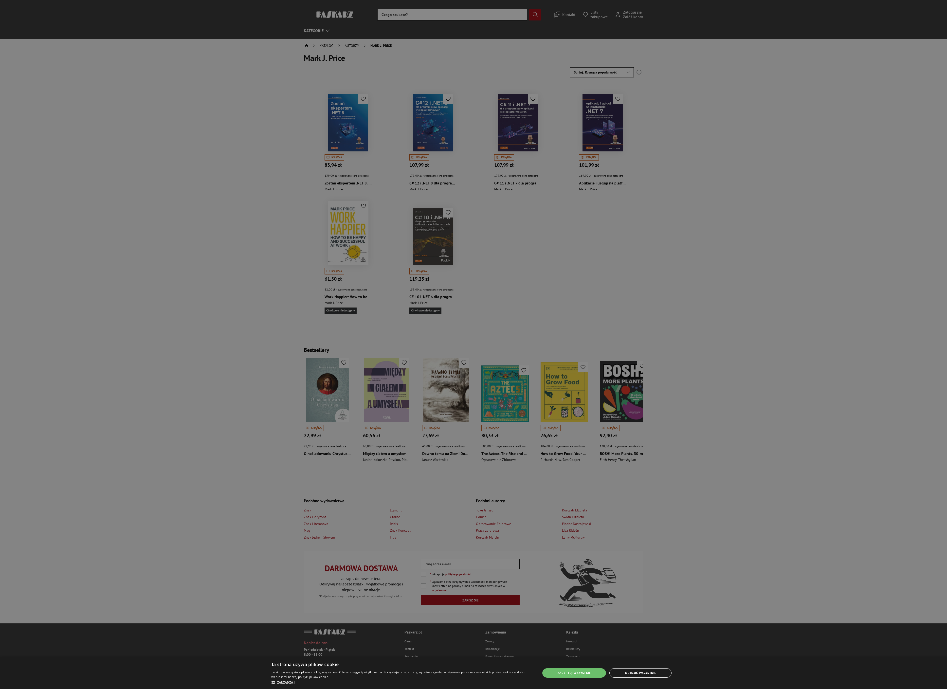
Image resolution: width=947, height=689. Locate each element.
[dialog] (473, 673)
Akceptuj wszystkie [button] (574, 673)
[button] (401, 682)
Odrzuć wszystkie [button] (640, 673)
